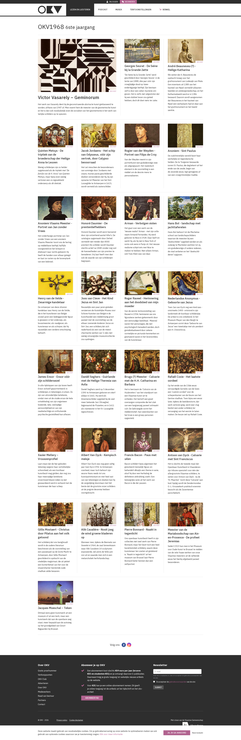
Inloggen (113, 2)
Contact (41, 704)
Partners (42, 700)
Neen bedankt (197, 733)
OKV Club (42, 679)
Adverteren (43, 683)
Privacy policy (62, 720)
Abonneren (130, 2)
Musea (118, 9)
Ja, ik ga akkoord (176, 732)
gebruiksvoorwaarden (177, 682)
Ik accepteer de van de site (175, 682)
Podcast (102, 9)
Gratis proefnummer (47, 670)
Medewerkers (44, 691)
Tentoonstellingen (140, 9)
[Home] (50, 10)
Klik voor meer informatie (111, 734)
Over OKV (42, 687)
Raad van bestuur (46, 696)
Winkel (166, 9)
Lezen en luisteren (80, 9)
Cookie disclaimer (76, 720)
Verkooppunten (45, 675)
